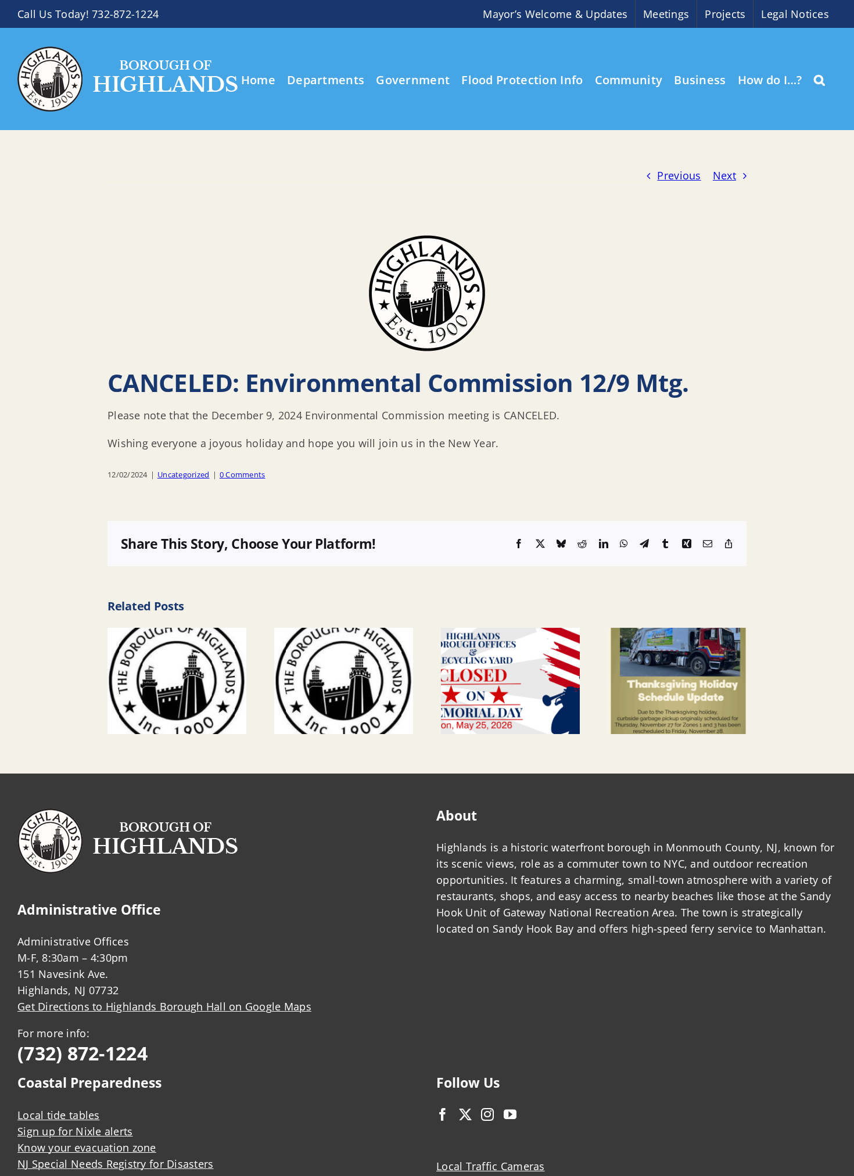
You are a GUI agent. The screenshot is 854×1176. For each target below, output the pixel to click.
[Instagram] (487, 1114)
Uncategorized (183, 474)
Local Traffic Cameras (490, 1166)
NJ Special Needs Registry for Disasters (115, 1164)
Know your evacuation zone (86, 1148)
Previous (679, 175)
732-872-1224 (125, 14)
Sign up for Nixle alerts (74, 1131)
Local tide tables (58, 1115)
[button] (819, 79)
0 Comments (242, 474)
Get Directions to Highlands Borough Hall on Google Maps (164, 1006)
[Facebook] (442, 1114)
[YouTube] (510, 1114)
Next (724, 175)
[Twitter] (465, 1114)
